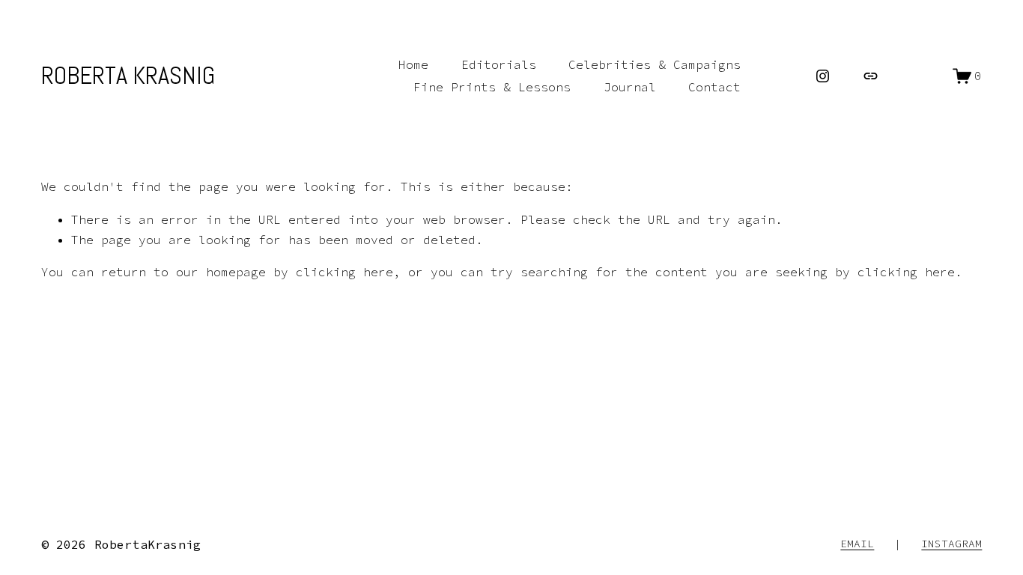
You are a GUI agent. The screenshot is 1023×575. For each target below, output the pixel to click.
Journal (630, 86)
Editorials (498, 64)
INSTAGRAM (951, 543)
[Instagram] (823, 76)
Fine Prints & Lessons (492, 86)
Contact (714, 86)
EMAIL (857, 543)
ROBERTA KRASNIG (128, 75)
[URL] (870, 76)
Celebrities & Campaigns (654, 64)
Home (413, 64)
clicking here (344, 271)
